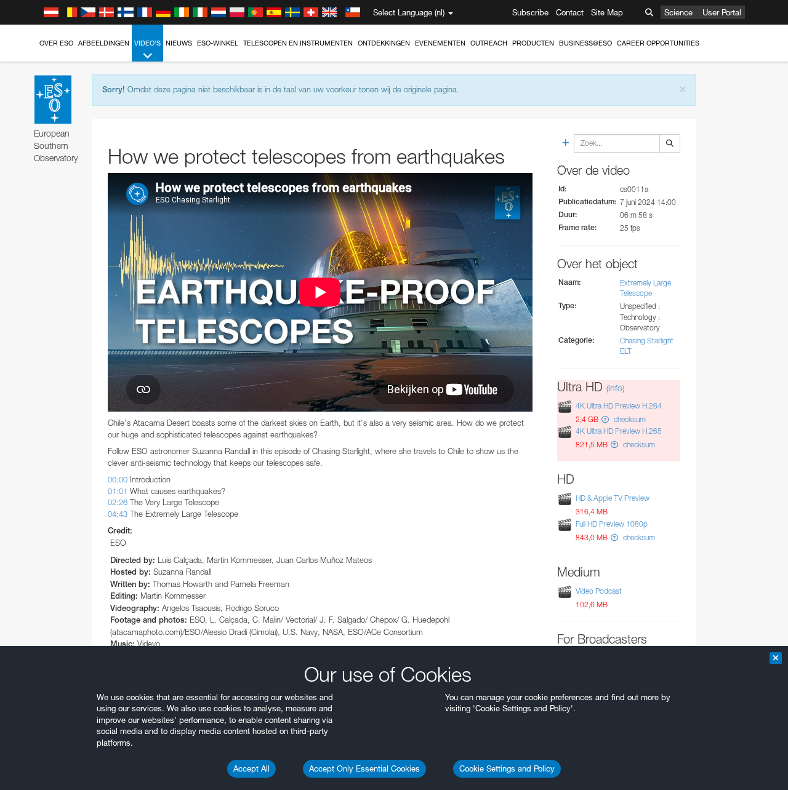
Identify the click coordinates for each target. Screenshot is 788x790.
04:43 (117, 514)
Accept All (251, 768)
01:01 (117, 491)
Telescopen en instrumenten (298, 43)
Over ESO (56, 43)
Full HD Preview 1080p (612, 524)
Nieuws (179, 43)
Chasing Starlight (646, 340)
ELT (626, 351)
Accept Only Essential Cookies (364, 768)
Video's (147, 43)
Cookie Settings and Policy (507, 768)
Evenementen (440, 43)
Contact (570, 12)
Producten (533, 43)
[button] (605, 419)
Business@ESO (585, 43)
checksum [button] (629, 419)
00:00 (117, 479)
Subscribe (530, 12)
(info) (615, 388)
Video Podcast (599, 591)
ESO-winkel (217, 43)
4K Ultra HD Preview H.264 (619, 405)
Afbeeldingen (103, 43)
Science (678, 12)
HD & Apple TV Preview (612, 498)
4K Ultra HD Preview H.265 (619, 431)
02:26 (117, 502)
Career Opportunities (658, 43)
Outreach (488, 43)
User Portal (721, 12)
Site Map (607, 12)
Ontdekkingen (384, 43)
